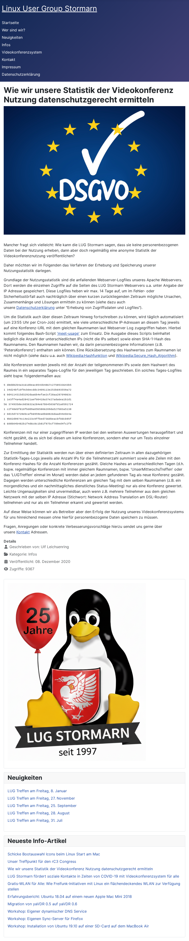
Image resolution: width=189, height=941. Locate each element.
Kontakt (8, 59)
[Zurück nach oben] (181, 932)
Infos (6, 44)
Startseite (10, 22)
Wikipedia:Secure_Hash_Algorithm (145, 355)
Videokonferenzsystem (22, 52)
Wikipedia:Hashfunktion (86, 355)
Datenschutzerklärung (21, 74)
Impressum (11, 67)
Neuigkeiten (12, 37)
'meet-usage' (68, 333)
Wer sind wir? (13, 30)
